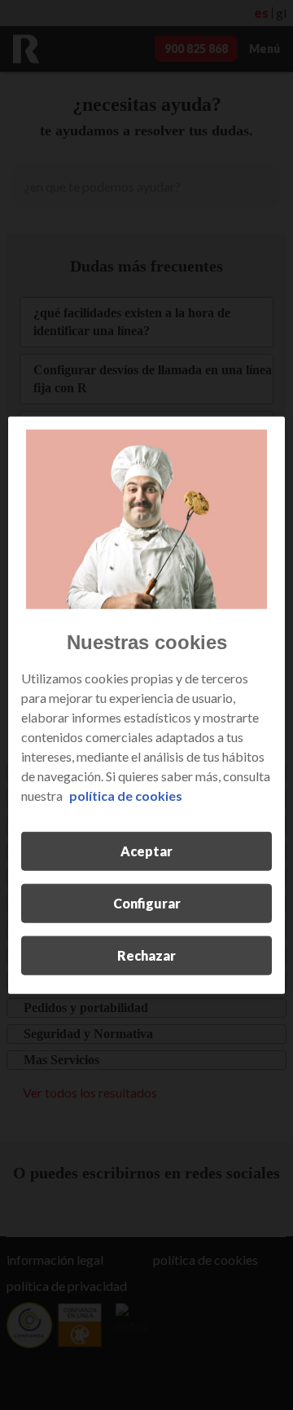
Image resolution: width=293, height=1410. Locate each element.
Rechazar (146, 955)
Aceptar (146, 851)
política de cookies (125, 795)
